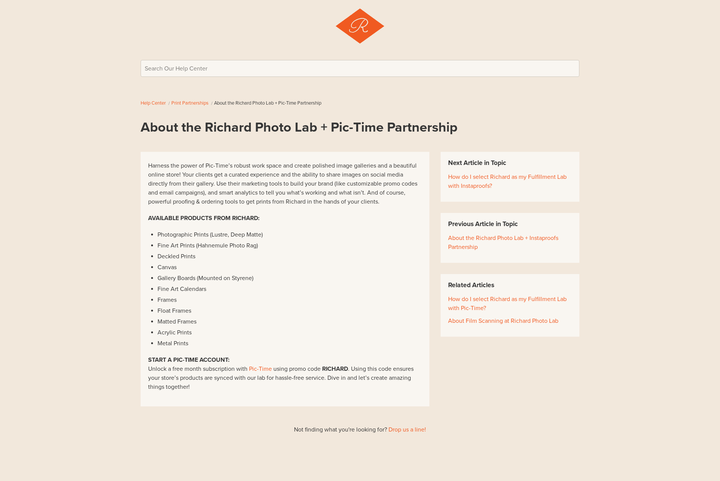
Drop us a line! (407, 429)
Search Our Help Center (176, 68)
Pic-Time (260, 369)
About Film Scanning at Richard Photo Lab (503, 321)
